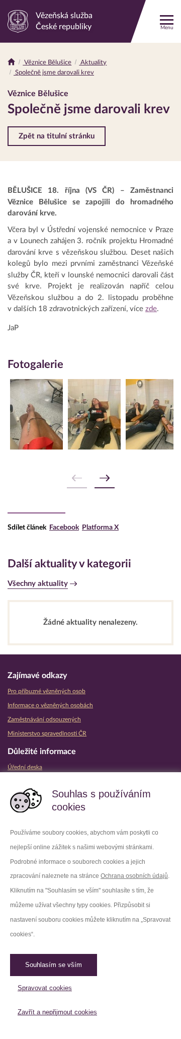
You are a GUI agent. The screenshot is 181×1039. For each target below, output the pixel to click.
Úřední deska (25, 767)
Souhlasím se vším (53, 965)
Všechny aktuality (38, 583)
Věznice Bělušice (47, 62)
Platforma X (100, 527)
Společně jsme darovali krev (54, 72)
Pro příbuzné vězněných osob (46, 691)
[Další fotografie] (105, 478)
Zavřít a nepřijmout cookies (57, 1012)
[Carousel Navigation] (90, 478)
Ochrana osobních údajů (134, 875)
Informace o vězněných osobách (50, 705)
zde (151, 309)
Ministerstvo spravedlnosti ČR (47, 733)
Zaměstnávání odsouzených (44, 719)
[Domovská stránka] (11, 62)
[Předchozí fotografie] (77, 478)
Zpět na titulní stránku (57, 136)
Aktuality (93, 62)
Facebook (64, 527)
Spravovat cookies (45, 988)
